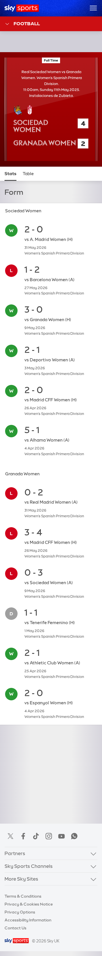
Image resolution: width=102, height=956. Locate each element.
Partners (15, 853)
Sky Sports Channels (29, 866)
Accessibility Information (28, 920)
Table (28, 174)
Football (27, 23)
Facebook (23, 836)
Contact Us (15, 928)
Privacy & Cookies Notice (29, 904)
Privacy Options (20, 912)
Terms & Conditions (23, 896)
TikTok (36, 836)
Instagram (49, 836)
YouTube (61, 836)
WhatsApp (74, 836)
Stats (10, 174)
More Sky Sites (21, 878)
